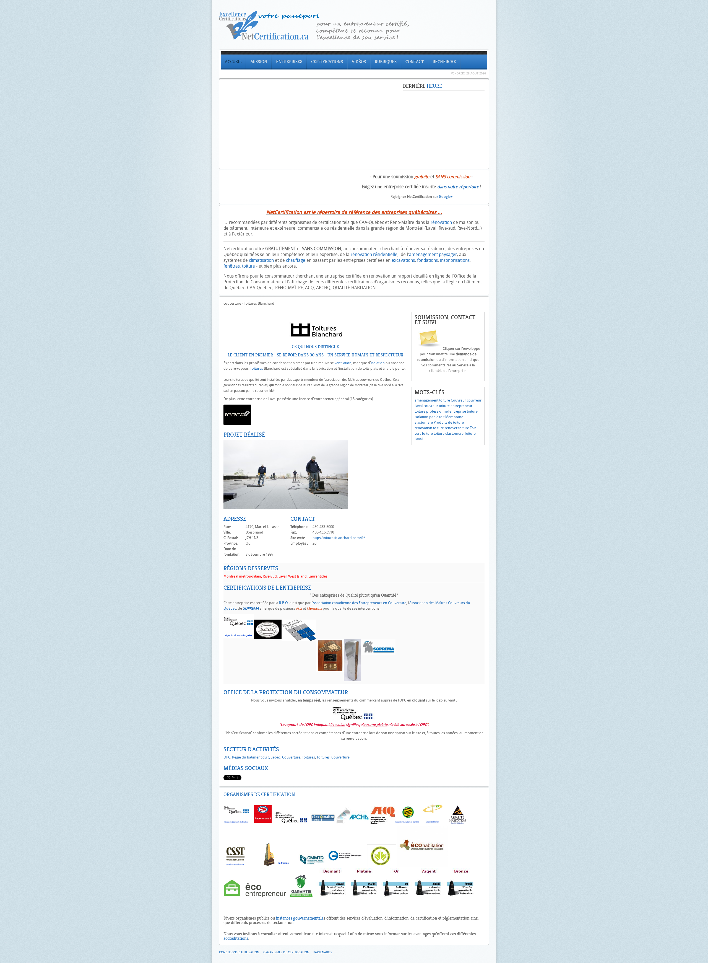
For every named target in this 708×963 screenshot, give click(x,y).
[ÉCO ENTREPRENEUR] (255, 896)
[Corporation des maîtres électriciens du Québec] (345, 865)
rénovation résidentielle (374, 254)
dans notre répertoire (458, 186)
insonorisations (455, 260)
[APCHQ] (353, 823)
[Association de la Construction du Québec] (382, 823)
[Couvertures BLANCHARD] (285, 508)
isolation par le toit (429, 417)
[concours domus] (278, 865)
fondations (427, 260)
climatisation (261, 260)
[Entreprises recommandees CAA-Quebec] (263, 823)
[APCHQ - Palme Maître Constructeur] (395, 896)
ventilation (343, 363)
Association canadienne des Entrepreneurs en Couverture (359, 603)
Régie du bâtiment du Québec (256, 757)
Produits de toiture (449, 422)
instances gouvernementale (300, 918)
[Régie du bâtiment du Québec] (236, 823)
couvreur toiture (436, 406)
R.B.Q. (284, 603)
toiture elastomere (449, 433)
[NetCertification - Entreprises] (354, 38)
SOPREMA (251, 608)
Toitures (256, 368)
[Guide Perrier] (432, 823)
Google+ (445, 197)
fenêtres (231, 266)
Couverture (291, 757)
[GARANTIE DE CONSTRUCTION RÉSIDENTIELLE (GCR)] (301, 896)
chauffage (295, 260)
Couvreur (458, 400)
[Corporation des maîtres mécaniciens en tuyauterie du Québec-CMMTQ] (312, 865)
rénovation (441, 222)
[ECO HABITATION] (422, 865)
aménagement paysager (433, 254)
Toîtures (308, 757)
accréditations (235, 938)
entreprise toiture (463, 411)
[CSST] (235, 865)
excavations (403, 260)
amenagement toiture (432, 400)
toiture (248, 266)
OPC (226, 757)
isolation (378, 363)
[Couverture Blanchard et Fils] (237, 424)
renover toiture (457, 428)
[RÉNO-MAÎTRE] (322, 823)
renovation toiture (429, 428)
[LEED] (381, 865)
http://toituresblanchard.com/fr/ (339, 538)
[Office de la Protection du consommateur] (354, 719)
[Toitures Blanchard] (316, 338)
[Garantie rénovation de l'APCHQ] (407, 823)
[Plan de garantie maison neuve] (457, 823)
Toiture (427, 433)
